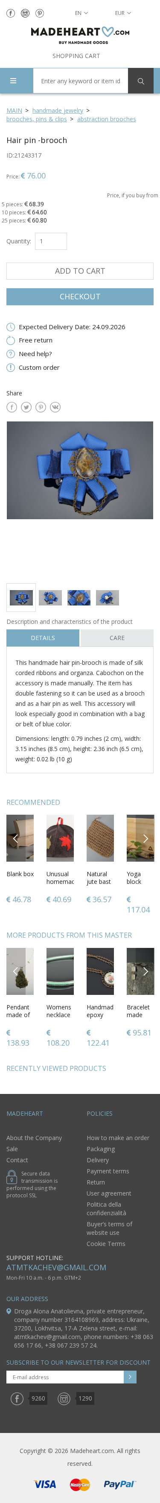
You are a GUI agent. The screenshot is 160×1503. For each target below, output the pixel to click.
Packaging (101, 1149)
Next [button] (145, 838)
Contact (17, 1160)
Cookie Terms (106, 1244)
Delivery (98, 1160)
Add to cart (80, 271)
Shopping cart (76, 56)
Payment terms (108, 1171)
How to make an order (118, 1138)
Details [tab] (43, 638)
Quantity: (18, 241)
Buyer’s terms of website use (109, 1228)
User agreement (109, 1193)
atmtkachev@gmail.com (56, 1267)
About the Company (34, 1138)
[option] (80, 499)
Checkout (80, 296)
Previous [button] (16, 838)
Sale (12, 1149)
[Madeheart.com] (80, 35)
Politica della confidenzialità (106, 1208)
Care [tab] (117, 638)
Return (96, 1182)
